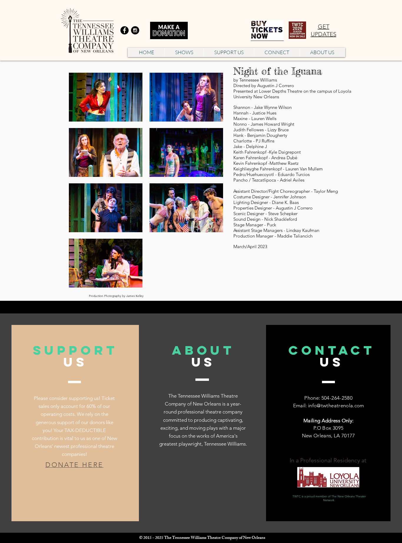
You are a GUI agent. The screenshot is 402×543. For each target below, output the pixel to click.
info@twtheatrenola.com (336, 406)
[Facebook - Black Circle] (124, 30)
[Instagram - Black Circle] (135, 30)
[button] (184, 52)
